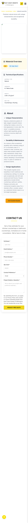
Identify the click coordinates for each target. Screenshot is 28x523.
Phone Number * (8, 257)
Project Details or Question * (12, 280)
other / (15, 11)
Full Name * (7, 241)
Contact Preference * (10, 272)
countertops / (9, 11)
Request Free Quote (14, 307)
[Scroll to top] (4, 517)
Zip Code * (7, 264)
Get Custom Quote (14, 200)
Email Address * (8, 249)
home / (3, 11)
